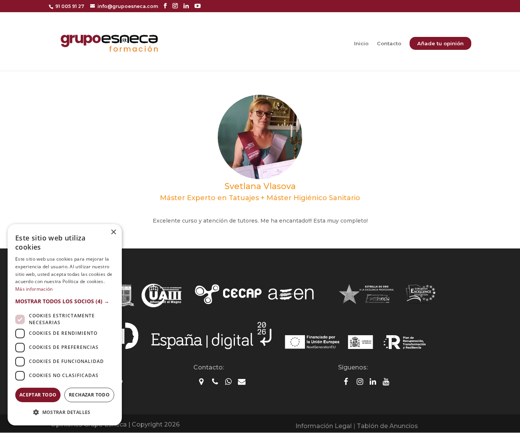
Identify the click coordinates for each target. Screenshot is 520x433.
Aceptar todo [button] (38, 395)
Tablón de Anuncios (387, 426)
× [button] (113, 232)
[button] (64, 301)
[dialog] (65, 324)
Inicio (361, 43)
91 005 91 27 (69, 6)
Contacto (389, 43)
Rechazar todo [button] (89, 395)
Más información (34, 289)
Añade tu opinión (440, 43)
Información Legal (323, 426)
